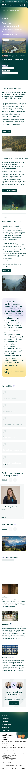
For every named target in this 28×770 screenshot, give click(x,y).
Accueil (3, 10)
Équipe (5, 722)
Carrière (5, 730)
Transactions (10, 1)
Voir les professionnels (9, 190)
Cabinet (5, 719)
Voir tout (4, 480)
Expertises (6, 725)
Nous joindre (6, 131)
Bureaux (5, 728)
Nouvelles (22, 1)
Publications (16, 1)
